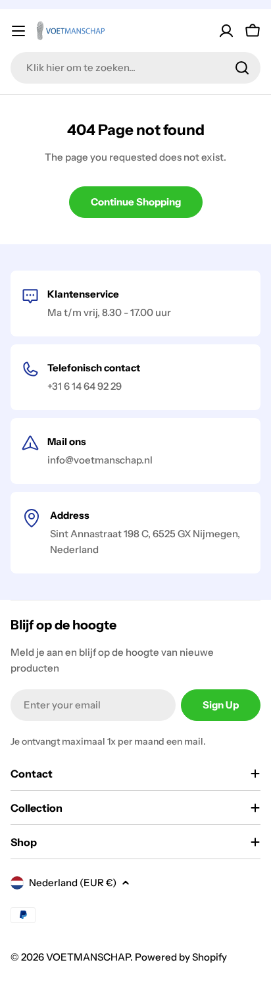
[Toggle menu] (18, 31)
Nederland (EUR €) (72, 882)
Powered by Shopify (181, 957)
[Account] (226, 31)
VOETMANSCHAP (88, 957)
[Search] (242, 68)
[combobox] (135, 68)
